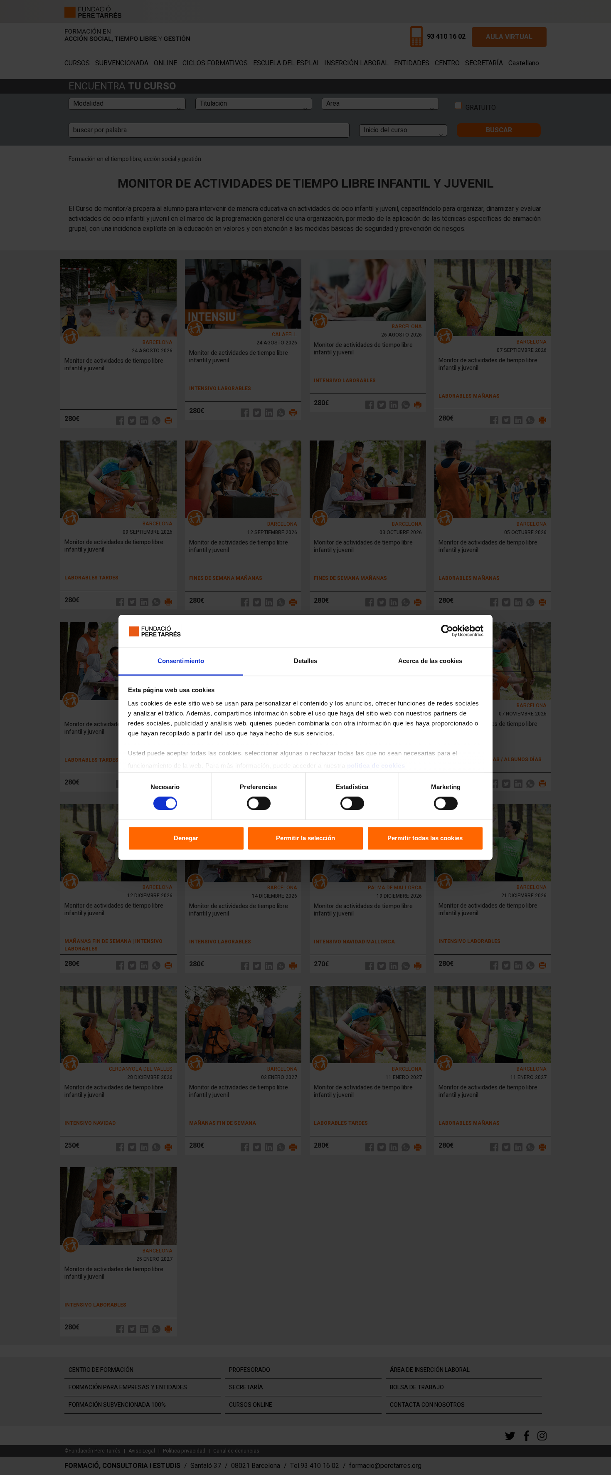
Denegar (186, 837)
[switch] (259, 803)
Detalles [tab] (306, 660)
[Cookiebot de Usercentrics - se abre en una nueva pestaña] (447, 631)
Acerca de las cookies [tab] (430, 660)
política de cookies (376, 765)
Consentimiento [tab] (181, 660)
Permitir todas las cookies (425, 837)
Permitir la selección (305, 837)
